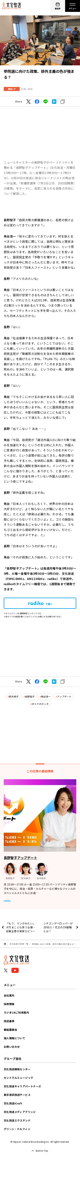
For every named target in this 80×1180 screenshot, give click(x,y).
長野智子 (30, 696)
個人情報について (14, 1038)
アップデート (64, 696)
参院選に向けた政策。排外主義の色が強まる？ (54, 943)
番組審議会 (10, 1029)
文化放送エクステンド (17, 1120)
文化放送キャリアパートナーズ (22, 1086)
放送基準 (9, 1021)
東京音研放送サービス (17, 1095)
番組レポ (11, 88)
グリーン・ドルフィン (17, 1129)
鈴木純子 (14, 696)
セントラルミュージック (18, 1078)
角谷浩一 (46, 696)
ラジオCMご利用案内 (16, 1012)
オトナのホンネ (40, 704)
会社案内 (9, 995)
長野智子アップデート (20, 857)
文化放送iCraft (13, 1103)
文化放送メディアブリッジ (20, 1112)
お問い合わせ (12, 1047)
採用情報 (9, 1004)
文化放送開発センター (17, 1069)
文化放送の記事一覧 (18, 943)
